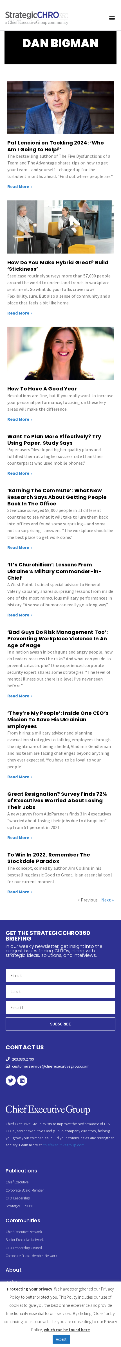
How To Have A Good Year (42, 388)
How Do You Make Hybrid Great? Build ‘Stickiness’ (58, 265)
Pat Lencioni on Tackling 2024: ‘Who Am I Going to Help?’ (55, 146)
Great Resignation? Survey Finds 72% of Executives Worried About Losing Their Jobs (57, 800)
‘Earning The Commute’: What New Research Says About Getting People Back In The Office (57, 497)
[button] (112, 17)
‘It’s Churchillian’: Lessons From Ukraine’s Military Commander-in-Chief (54, 571)
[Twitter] (11, 1080)
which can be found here (67, 1329)
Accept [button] (61, 1339)
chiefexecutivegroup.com (64, 1144)
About (14, 1269)
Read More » (20, 186)
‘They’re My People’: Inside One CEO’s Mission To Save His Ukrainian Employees (58, 719)
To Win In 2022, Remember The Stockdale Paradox (48, 858)
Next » (107, 900)
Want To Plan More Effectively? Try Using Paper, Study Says (54, 439)
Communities (23, 1220)
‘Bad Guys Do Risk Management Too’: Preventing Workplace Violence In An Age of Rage (57, 639)
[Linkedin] (22, 1080)
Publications (21, 1170)
